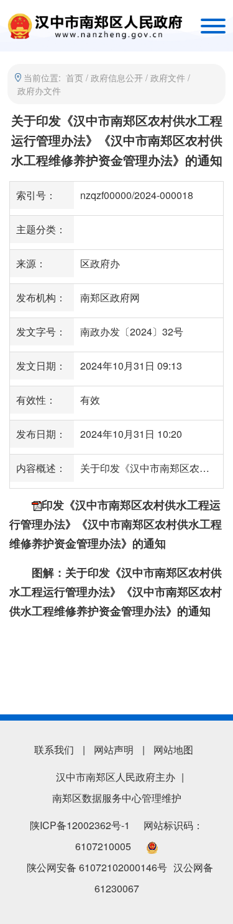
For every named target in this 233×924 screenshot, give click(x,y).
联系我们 (54, 749)
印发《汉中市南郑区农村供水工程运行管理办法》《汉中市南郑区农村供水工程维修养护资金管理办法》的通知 (115, 524)
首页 (74, 77)
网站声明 (114, 749)
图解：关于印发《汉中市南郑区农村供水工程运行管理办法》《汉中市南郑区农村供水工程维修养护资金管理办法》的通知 (115, 591)
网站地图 (173, 749)
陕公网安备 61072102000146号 (97, 867)
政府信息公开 (117, 77)
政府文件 (167, 77)
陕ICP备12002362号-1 (80, 825)
